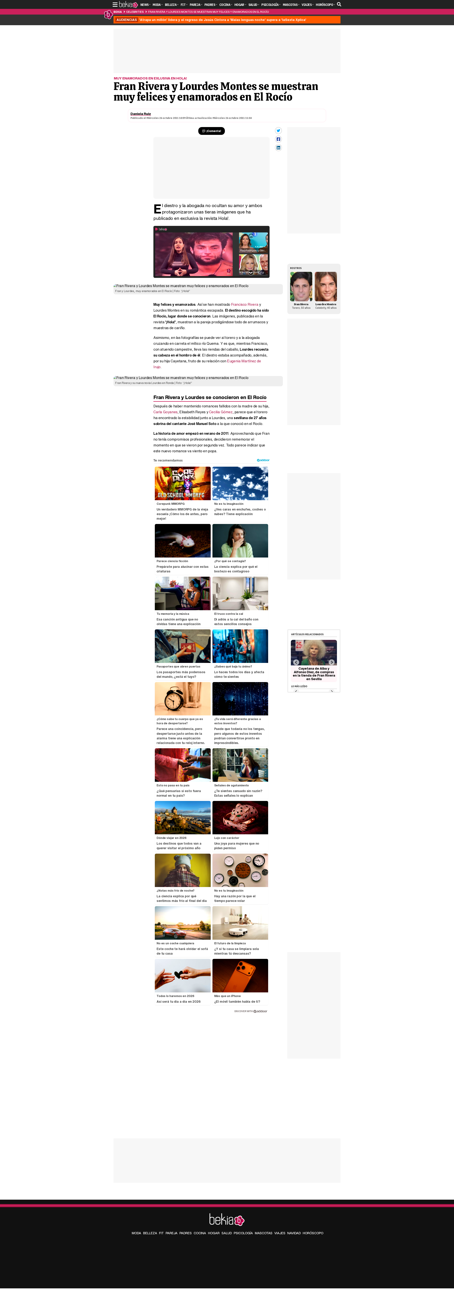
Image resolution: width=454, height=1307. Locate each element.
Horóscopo (313, 1233)
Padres (185, 1233)
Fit (161, 1233)
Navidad (294, 1233)
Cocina (200, 1233)
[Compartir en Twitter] (278, 130)
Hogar (214, 1233)
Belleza (150, 1233)
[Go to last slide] (296, 662)
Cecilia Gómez (221, 411)
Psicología (243, 1233)
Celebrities (135, 12)
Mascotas (263, 1233)
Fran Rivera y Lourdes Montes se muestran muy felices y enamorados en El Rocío (208, 12)
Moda (136, 1233)
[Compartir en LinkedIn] (278, 147)
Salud (227, 1233)
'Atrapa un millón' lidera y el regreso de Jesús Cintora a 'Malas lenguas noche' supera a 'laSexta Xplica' (211, 19)
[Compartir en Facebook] (278, 139)
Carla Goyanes (165, 411)
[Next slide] (331, 662)
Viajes (279, 1233)
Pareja (172, 1233)
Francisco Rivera (244, 304)
